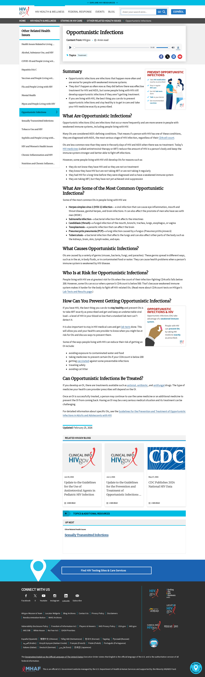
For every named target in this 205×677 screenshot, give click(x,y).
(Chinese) (49, 639)
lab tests (125, 326)
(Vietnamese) (71, 639)
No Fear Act (53, 630)
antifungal (159, 385)
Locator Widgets (52, 613)
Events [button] (99, 11)
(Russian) (121, 639)
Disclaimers (112, 613)
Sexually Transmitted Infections (38, 120)
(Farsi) (65, 647)
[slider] (111, 47)
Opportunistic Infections (138, 20)
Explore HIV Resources (102, 2)
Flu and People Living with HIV (37, 86)
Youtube (43, 600)
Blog (111, 11)
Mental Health (29, 95)
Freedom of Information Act (63, 626)
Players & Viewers (87, 626)
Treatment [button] (82, 55)
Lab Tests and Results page (77, 291)
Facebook (25, 600)
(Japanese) (82, 647)
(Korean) (92, 639)
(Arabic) (29, 643)
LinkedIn (66, 601)
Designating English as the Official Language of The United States (54, 656)
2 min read (113, 503)
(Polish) (94, 643)
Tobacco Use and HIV (32, 129)
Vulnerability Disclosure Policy (34, 626)
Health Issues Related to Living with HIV (41, 44)
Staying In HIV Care (71, 20)
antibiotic (142, 385)
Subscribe (77, 600)
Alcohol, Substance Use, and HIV (37, 52)
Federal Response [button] (80, 11)
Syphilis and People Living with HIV (39, 138)
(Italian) (29, 647)
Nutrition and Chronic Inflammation (40, 163)
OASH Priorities (68, 630)
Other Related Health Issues (104, 20)
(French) (77, 643)
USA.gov (122, 626)
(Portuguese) (115, 643)
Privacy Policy (98, 613)
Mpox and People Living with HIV (38, 103)
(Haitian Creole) (53, 643)
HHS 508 (26, 630)
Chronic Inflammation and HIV (37, 155)
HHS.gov (133, 626)
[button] (161, 12)
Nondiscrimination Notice (34, 617)
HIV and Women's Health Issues (37, 146)
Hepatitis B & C (29, 69)
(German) (48, 647)
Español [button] (178, 11)
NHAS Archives (55, 617)
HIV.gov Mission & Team (31, 613)
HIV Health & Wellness (43, 20)
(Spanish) (29, 639)
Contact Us (84, 613)
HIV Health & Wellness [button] (49, 11)
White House (39, 630)
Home (22, 20)
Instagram (54, 600)
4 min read (71, 503)
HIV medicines (70, 148)
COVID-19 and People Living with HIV (40, 61)
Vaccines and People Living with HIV (40, 78)
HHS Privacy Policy (107, 626)
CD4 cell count (166, 137)
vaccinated (83, 361)
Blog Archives (69, 613)
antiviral (131, 385)
